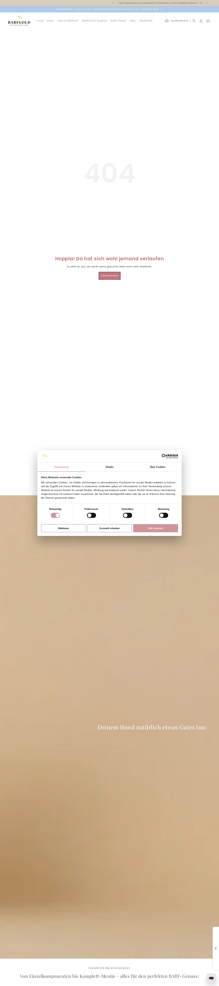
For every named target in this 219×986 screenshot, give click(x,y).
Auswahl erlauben (109, 528)
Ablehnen (63, 528)
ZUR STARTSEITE (109, 275)
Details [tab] (110, 466)
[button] (40, 20)
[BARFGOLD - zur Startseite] (19, 20)
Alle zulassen (155, 528)
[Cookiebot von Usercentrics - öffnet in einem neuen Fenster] (164, 456)
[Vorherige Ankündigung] (113, 3)
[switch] (91, 515)
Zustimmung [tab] (61, 466)
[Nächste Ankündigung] (207, 3)
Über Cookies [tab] (157, 466)
